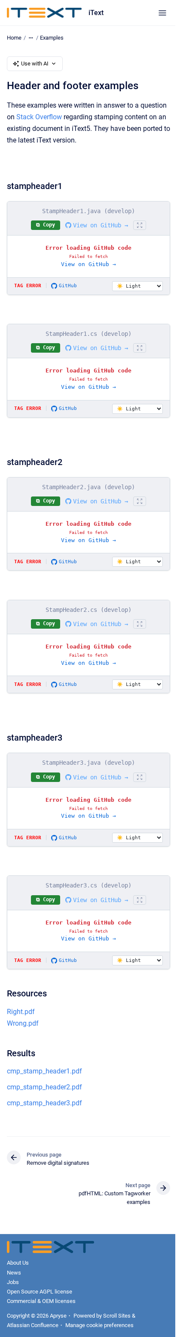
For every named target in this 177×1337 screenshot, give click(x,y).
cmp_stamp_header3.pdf (44, 1103)
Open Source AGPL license (39, 1291)
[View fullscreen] (139, 225)
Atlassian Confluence (32, 1325)
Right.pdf (21, 1012)
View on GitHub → (100, 225)
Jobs (13, 1282)
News (14, 1272)
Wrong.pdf (23, 1023)
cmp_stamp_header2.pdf (44, 1087)
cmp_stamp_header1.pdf (44, 1071)
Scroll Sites (117, 1315)
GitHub (68, 285)
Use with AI (35, 63)
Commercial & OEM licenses (41, 1301)
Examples (52, 37)
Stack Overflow (39, 117)
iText (96, 13)
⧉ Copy (45, 225)
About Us (18, 1262)
